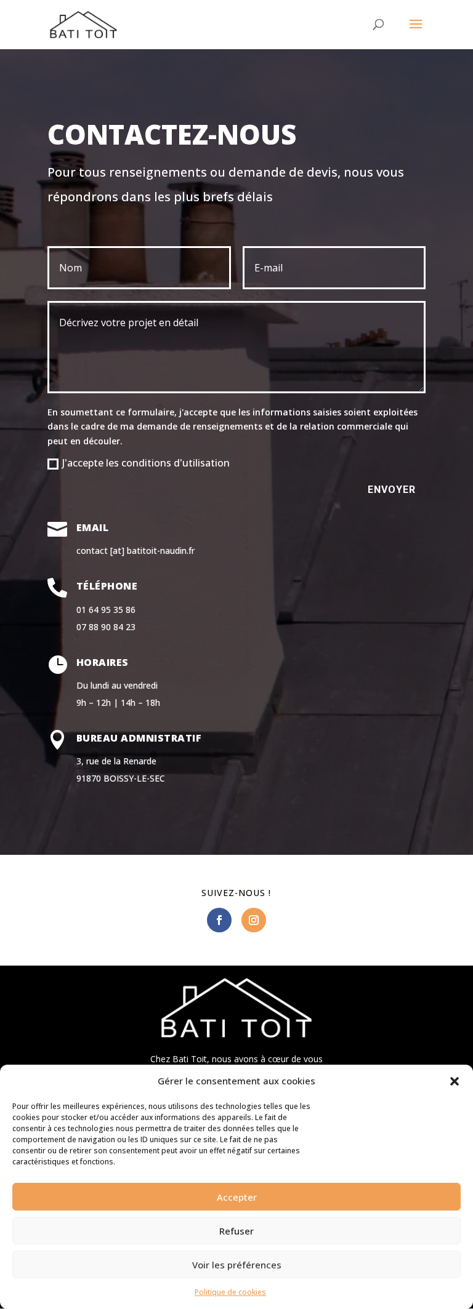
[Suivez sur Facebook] (219, 920)
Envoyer (392, 489)
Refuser (236, 1231)
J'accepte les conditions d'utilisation (146, 463)
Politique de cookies (230, 1292)
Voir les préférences (236, 1265)
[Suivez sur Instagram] (253, 920)
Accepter (237, 1197)
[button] (454, 1081)
